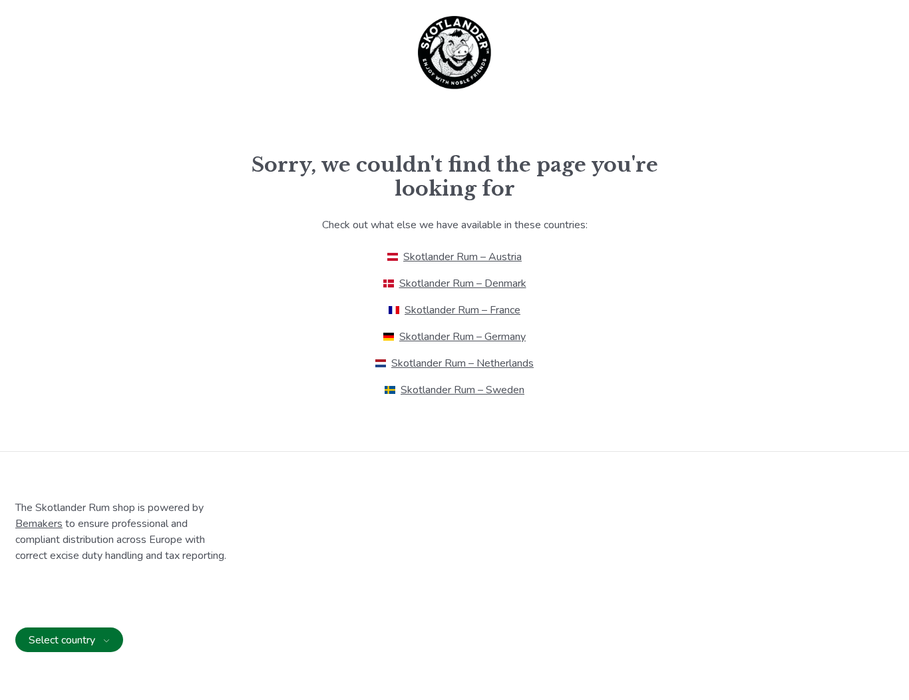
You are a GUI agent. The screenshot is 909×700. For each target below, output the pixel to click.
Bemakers (39, 523)
